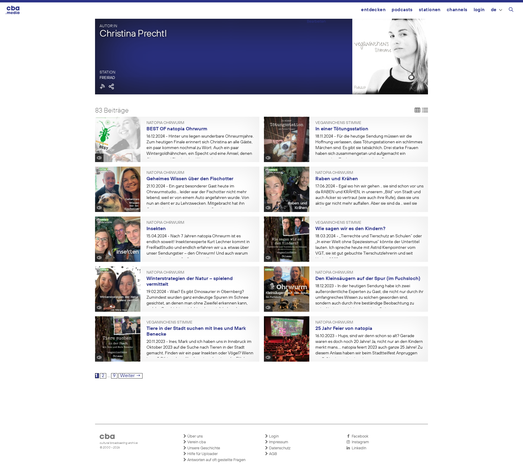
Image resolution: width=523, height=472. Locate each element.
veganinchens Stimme (338, 123)
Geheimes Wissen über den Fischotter (189, 179)
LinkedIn (358, 448)
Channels (457, 10)
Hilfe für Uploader (202, 454)
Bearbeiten (316, 22)
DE (494, 10)
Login (479, 10)
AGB (272, 454)
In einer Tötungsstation (341, 129)
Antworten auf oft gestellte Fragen (215, 460)
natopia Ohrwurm (165, 123)
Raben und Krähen (336, 179)
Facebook (359, 436)
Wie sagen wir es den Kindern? (350, 228)
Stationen (430, 10)
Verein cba (196, 442)
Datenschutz (279, 448)
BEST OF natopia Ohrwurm (176, 129)
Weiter (130, 375)
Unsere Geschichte (203, 448)
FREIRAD (107, 78)
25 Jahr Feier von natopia (343, 328)
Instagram (359, 442)
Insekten (156, 228)
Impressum (278, 442)
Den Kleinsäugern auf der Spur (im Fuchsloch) (367, 278)
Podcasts (402, 10)
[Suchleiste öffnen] (511, 10)
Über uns (194, 436)
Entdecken (373, 10)
